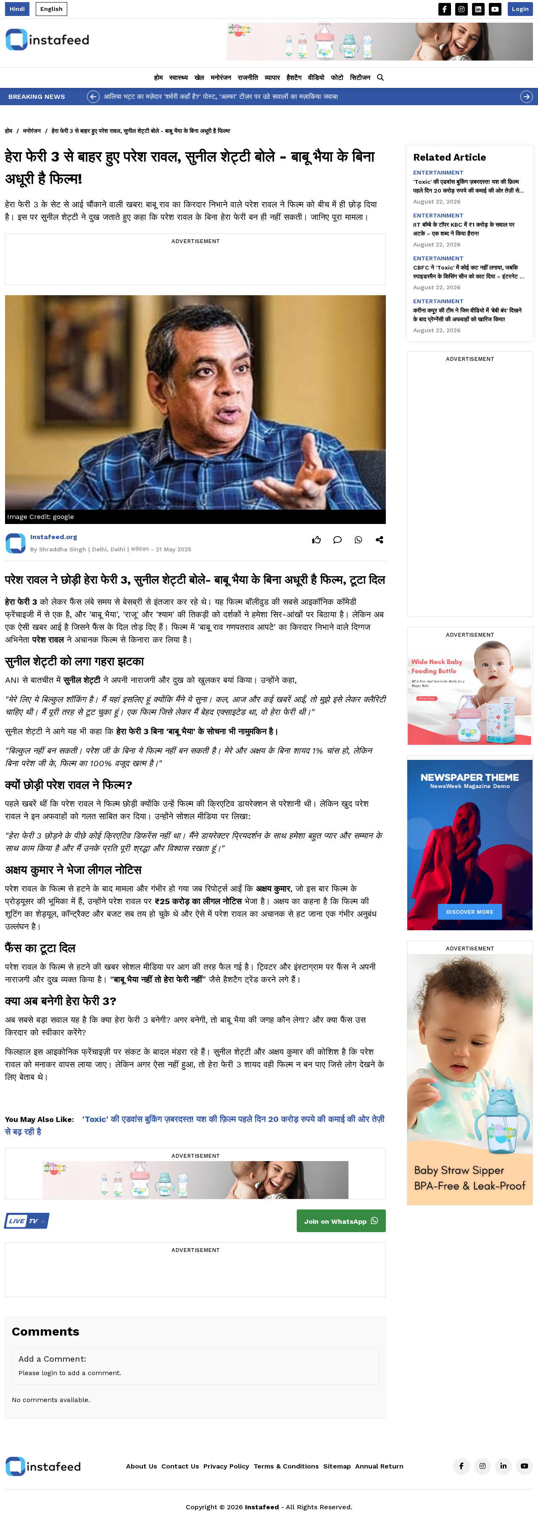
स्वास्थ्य (178, 78)
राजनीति (248, 78)
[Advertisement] (195, 266)
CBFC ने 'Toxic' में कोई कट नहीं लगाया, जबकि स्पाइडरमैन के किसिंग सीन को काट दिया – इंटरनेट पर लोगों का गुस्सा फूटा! (469, 272)
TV (24, 1221)
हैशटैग (294, 78)
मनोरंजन (221, 78)
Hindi (17, 8)
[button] (380, 77)
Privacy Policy (226, 1466)
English (51, 8)
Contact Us (180, 1466)
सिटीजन (360, 78)
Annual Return (379, 1466)
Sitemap (337, 1466)
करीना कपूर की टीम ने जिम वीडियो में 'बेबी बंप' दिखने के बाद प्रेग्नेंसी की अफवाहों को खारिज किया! (467, 315)
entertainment (438, 172)
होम (158, 78)
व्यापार (272, 78)
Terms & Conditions (286, 1466)
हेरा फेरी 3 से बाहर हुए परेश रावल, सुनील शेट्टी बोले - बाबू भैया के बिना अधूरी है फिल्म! (141, 130)
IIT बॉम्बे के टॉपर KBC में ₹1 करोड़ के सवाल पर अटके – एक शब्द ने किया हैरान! (463, 229)
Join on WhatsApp (336, 1221)
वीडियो (316, 78)
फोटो (337, 78)
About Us (141, 1466)
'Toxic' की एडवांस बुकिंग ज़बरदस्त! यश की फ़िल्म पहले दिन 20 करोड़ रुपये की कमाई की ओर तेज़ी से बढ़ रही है (466, 186)
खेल (199, 78)
